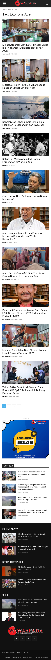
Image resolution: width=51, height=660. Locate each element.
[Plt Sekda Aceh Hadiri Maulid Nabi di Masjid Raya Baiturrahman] (9, 538)
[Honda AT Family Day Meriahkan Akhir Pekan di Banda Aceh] (9, 583)
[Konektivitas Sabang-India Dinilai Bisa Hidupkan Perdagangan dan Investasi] (25, 107)
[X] (34, 638)
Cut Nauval (6, 54)
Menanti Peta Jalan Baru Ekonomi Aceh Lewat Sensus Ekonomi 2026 (24, 352)
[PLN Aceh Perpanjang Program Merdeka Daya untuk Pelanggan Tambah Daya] (9, 514)
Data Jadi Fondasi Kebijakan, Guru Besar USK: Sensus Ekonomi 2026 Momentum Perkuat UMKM (24, 313)
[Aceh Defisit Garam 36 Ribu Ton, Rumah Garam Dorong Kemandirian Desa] (25, 258)
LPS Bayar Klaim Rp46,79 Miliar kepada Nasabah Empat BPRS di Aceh (23, 86)
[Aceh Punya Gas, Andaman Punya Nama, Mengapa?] (25, 181)
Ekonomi (5, 155)
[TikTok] (28, 638)
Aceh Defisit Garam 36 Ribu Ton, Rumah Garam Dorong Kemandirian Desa (24, 275)
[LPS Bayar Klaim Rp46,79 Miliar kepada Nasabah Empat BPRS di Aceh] (25, 70)
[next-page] (19, 406)
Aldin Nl (4, 396)
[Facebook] (16, 638)
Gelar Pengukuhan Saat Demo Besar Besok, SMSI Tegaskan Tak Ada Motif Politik (31, 474)
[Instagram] (22, 638)
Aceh (4, 41)
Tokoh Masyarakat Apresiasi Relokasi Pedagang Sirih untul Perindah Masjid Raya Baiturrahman (32, 487)
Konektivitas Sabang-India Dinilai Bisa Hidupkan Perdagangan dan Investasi (23, 123)
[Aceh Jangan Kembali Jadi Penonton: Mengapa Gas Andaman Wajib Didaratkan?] (25, 218)
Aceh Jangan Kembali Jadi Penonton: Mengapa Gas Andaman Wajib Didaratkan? (23, 236)
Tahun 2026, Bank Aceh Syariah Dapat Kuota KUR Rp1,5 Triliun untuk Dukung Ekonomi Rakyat (23, 390)
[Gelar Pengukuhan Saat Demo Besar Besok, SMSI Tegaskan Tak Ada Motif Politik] (9, 475)
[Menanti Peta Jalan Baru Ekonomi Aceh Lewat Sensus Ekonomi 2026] (25, 335)
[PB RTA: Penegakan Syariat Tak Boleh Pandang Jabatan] (9, 571)
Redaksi (4, 165)
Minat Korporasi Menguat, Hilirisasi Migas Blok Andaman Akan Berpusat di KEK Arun (25, 47)
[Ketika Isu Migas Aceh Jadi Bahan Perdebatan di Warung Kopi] (25, 144)
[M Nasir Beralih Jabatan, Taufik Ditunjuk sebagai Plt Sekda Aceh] (9, 550)
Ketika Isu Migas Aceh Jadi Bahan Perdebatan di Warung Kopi (21, 160)
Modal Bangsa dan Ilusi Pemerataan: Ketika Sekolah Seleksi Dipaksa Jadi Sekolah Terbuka (31, 615)
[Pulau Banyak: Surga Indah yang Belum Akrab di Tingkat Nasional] (9, 501)
